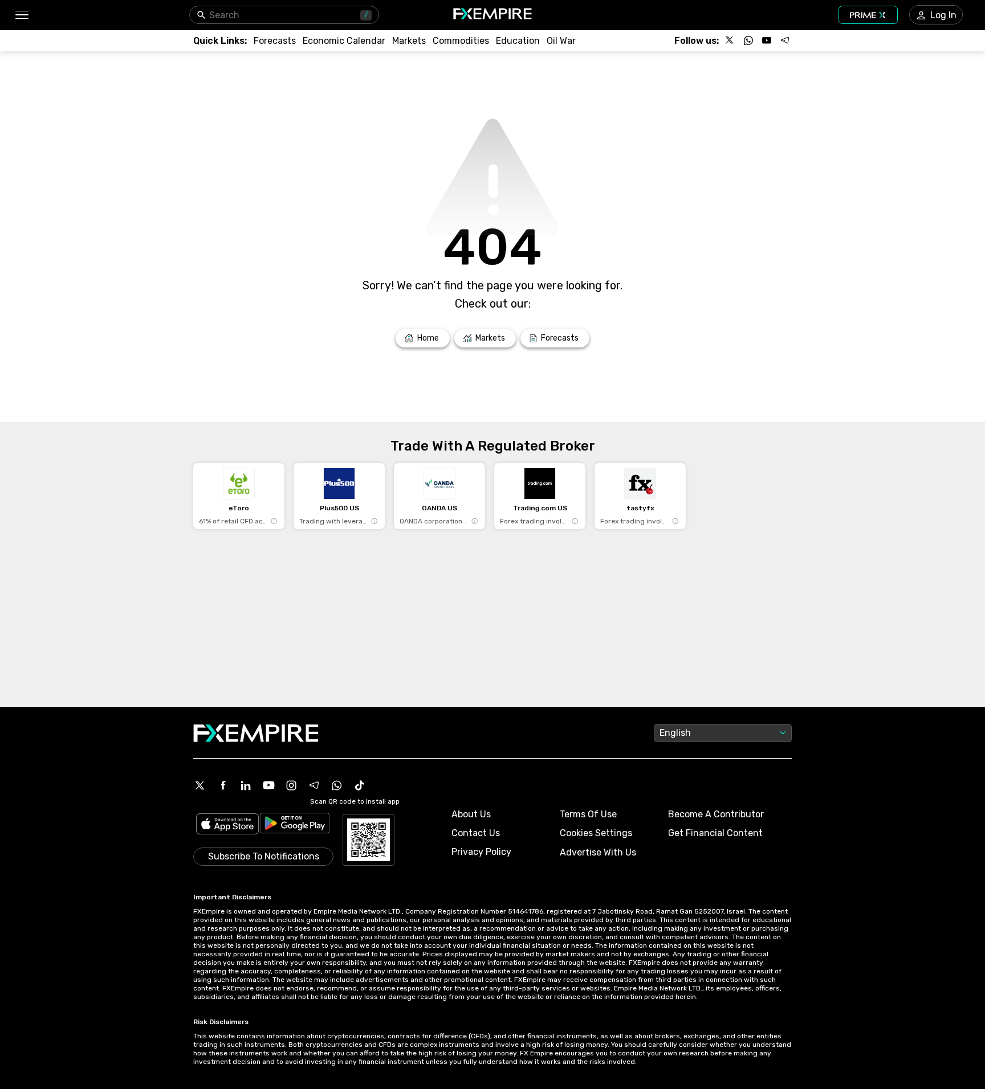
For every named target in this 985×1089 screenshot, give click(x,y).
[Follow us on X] (730, 40)
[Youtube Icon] (268, 785)
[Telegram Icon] (314, 785)
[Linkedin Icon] (246, 785)
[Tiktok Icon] (360, 785)
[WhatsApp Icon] (337, 785)
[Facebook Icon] (223, 785)
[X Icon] (200, 785)
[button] (21, 15)
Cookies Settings (596, 833)
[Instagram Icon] (291, 785)
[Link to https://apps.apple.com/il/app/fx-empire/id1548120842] (227, 825)
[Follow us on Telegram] (785, 40)
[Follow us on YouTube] (767, 40)
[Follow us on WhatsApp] (748, 40)
